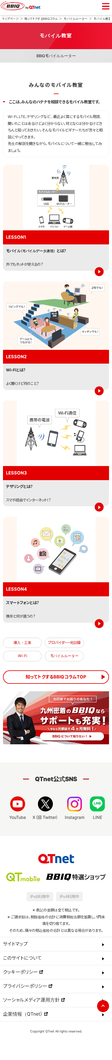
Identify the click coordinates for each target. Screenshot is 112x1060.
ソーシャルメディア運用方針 (31, 1000)
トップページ (10, 18)
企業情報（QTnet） (23, 1014)
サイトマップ (15, 944)
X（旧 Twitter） (45, 817)
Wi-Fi (22, 656)
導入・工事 (22, 642)
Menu (105, 6)
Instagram (75, 817)
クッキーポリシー (20, 972)
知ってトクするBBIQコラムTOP (56, 677)
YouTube (17, 817)
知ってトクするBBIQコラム (41, 18)
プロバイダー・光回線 (64, 642)
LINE (97, 817)
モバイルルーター (76, 18)
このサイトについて (22, 958)
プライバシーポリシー (25, 986)
